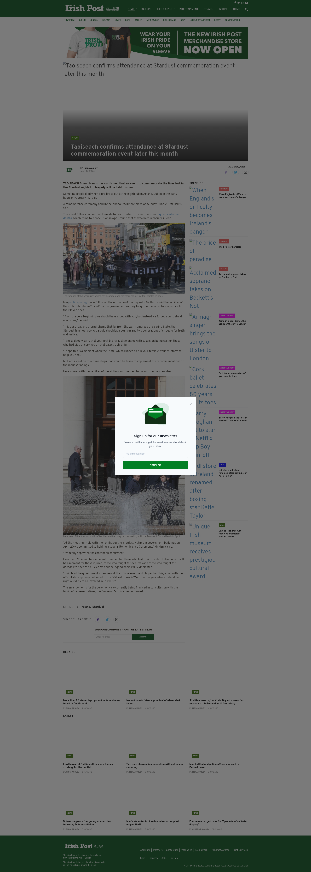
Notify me (155, 465)
